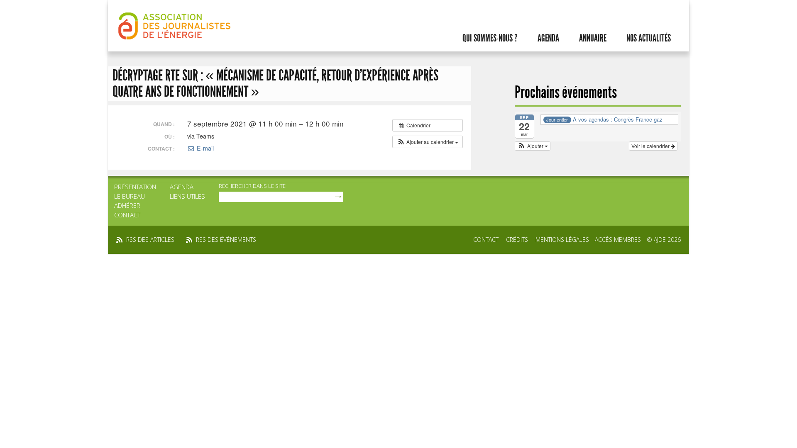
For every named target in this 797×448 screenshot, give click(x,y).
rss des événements (226, 239)
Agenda (548, 38)
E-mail (204, 148)
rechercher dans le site (252, 186)
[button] (427, 142)
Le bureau (129, 196)
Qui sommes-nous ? (490, 38)
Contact (127, 215)
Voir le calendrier (651, 145)
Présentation (135, 187)
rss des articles (150, 239)
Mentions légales (562, 239)
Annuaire (592, 38)
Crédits (517, 239)
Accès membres (618, 239)
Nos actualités (648, 38)
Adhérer (127, 205)
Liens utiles (187, 196)
